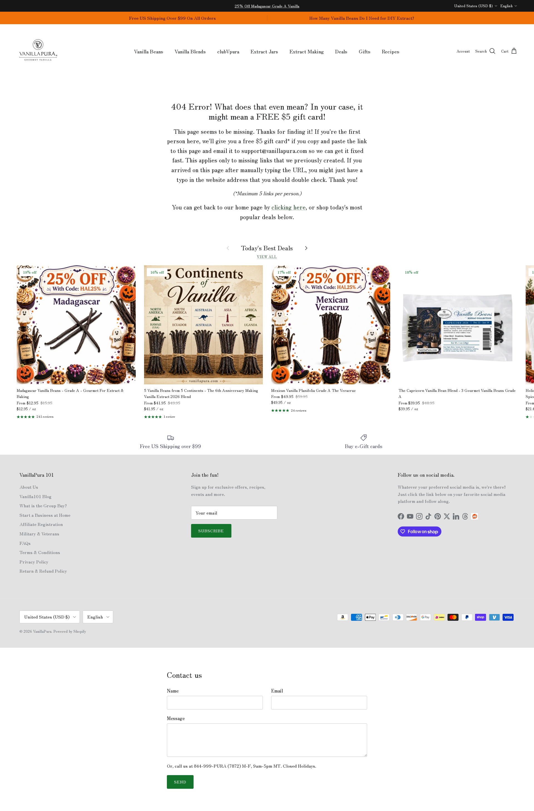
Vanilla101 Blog (35, 496)
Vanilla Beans (148, 51)
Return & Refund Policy (43, 570)
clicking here (288, 206)
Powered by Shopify (69, 631)
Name (173, 691)
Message (176, 718)
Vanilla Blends (190, 51)
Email (277, 691)
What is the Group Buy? (43, 505)
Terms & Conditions (39, 552)
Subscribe (211, 530)
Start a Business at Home (44, 514)
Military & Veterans (39, 533)
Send (180, 782)
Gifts (364, 51)
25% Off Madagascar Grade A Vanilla (267, 6)
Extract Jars (264, 51)
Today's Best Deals (267, 247)
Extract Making (307, 51)
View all (267, 256)
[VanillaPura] (38, 51)
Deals (341, 51)
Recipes (390, 51)
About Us (28, 486)
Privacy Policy (33, 561)
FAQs (25, 543)
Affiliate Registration (41, 524)
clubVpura (228, 51)
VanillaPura (42, 631)
